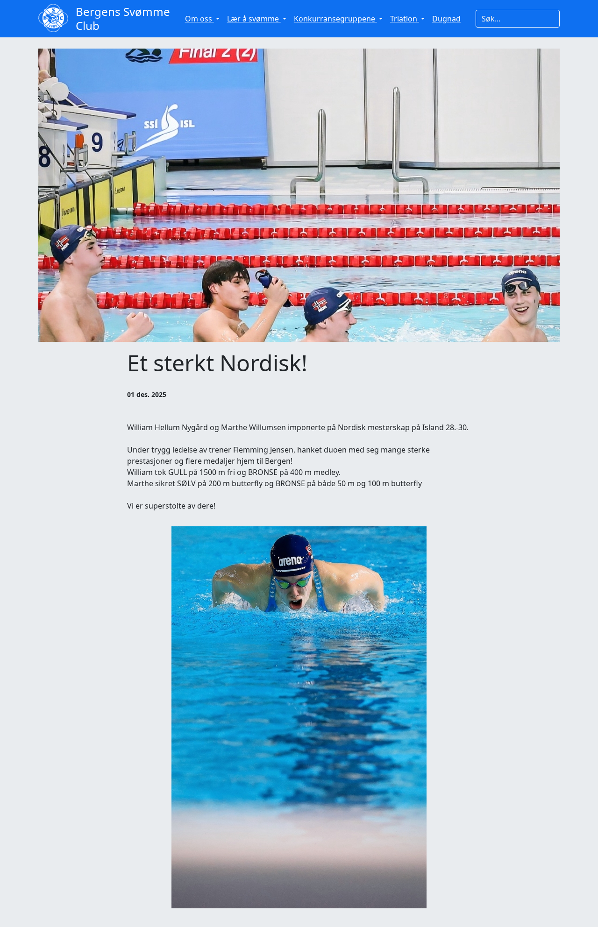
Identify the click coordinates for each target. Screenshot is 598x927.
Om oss (199, 19)
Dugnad (446, 19)
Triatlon (404, 19)
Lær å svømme (254, 19)
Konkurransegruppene (335, 19)
